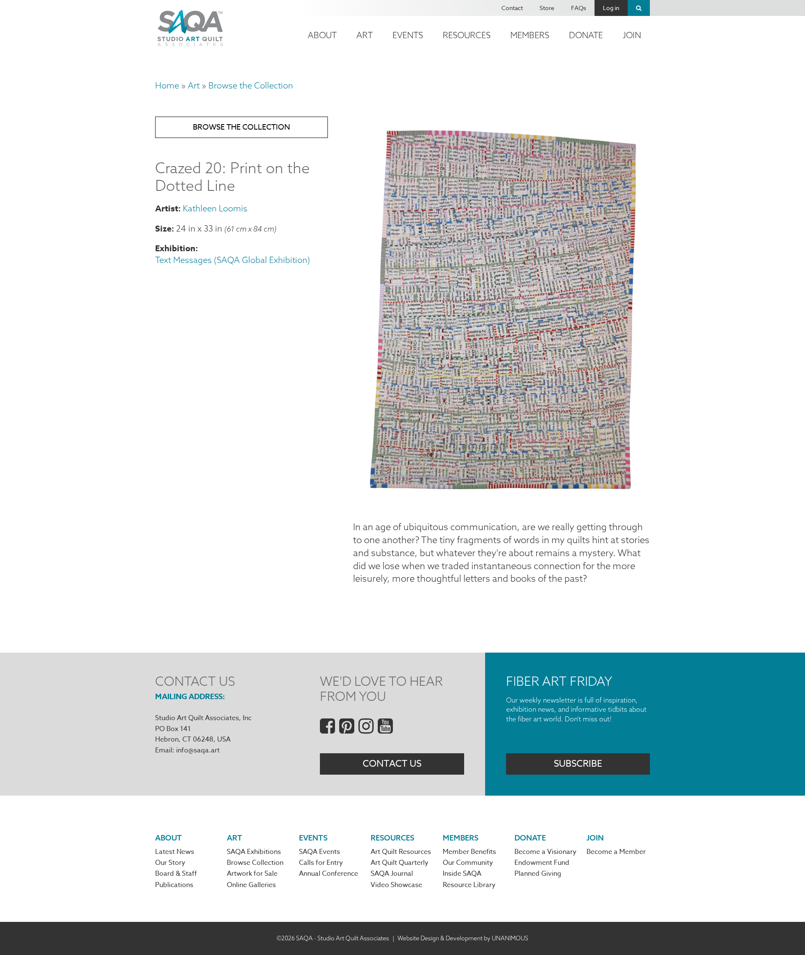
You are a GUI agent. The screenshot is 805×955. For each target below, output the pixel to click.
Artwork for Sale (252, 874)
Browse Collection (255, 863)
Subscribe (578, 763)
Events (407, 35)
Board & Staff (176, 874)
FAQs (578, 8)
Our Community (468, 863)
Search (639, 8)
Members (529, 35)
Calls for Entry (321, 863)
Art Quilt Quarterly (399, 863)
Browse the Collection (250, 85)
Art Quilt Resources (401, 852)
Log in (611, 8)
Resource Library (469, 885)
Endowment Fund (541, 863)
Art (364, 35)
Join (632, 35)
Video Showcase (396, 885)
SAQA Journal (392, 874)
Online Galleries (251, 885)
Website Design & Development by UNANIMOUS (462, 938)
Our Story (170, 863)
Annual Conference (328, 874)
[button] (501, 500)
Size (163, 228)
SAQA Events (319, 852)
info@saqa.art (198, 750)
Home (167, 85)
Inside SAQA (462, 874)
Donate (586, 35)
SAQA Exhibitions (254, 852)
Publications (174, 885)
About (322, 35)
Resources (467, 35)
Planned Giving (537, 874)
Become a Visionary (545, 852)
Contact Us (392, 763)
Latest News (174, 852)
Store (547, 8)
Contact (512, 8)
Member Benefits (469, 852)
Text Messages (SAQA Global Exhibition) (232, 260)
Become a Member (616, 852)
